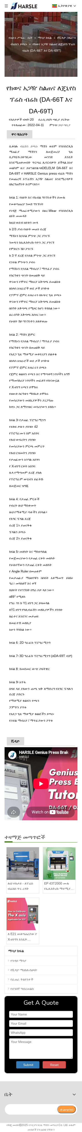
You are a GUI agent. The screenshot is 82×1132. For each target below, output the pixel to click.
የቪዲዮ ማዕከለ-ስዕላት (23, 970)
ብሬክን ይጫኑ (29, 146)
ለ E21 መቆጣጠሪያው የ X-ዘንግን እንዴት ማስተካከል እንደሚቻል (22, 937)
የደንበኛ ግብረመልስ (22, 989)
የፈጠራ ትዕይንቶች (21, 979)
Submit (28, 1065)
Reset (54, 1065)
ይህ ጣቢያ (64, 125)
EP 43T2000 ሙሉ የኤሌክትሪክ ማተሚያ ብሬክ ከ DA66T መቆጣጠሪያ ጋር (57, 887)
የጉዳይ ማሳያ (18, 960)
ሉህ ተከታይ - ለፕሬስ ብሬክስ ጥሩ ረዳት (20, 886)
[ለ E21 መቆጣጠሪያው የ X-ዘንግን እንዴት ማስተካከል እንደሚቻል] (23, 914)
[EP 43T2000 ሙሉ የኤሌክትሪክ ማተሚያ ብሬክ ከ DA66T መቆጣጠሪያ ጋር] (59, 863)
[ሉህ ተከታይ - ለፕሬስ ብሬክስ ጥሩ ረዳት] (23, 863)
